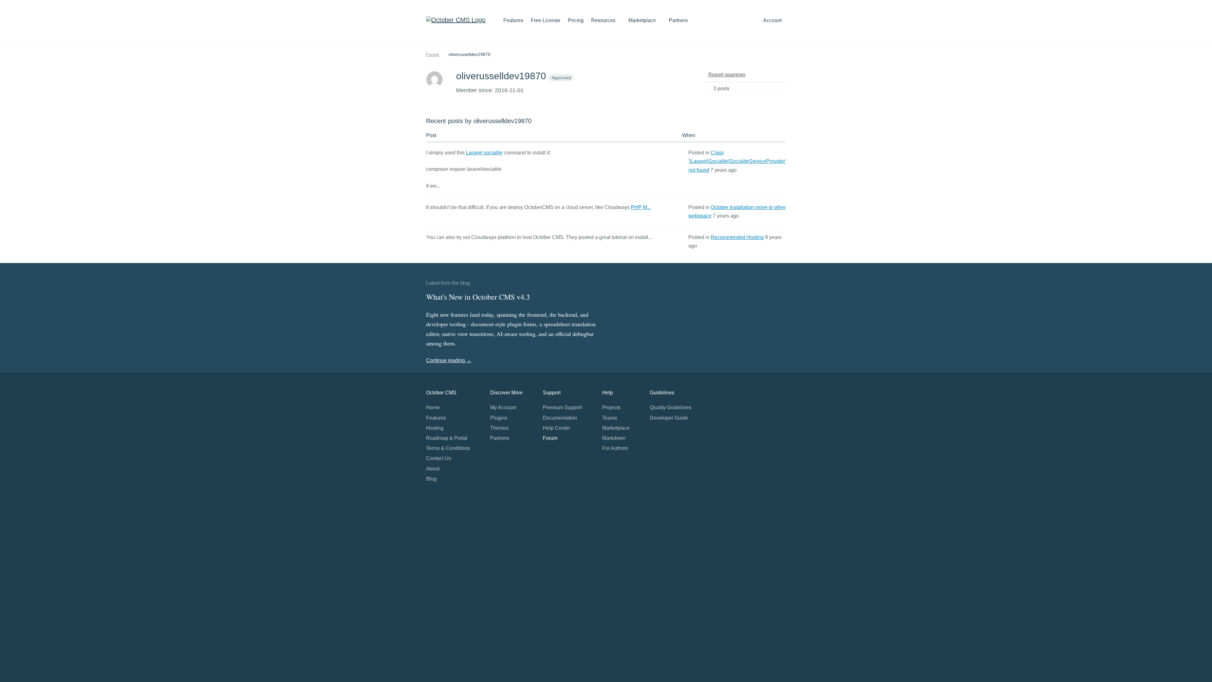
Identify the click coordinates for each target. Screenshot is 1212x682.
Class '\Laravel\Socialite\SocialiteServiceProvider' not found (737, 161)
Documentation (560, 418)
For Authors (615, 448)
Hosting (434, 428)
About (432, 468)
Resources (604, 20)
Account (773, 20)
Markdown (614, 438)
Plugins (498, 418)
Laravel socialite (484, 152)
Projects (611, 407)
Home (433, 407)
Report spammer (727, 74)
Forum (432, 54)
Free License (545, 20)
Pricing (576, 20)
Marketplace (642, 20)
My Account (503, 407)
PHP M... (641, 207)
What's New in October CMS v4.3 (478, 297)
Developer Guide (669, 418)
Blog (431, 479)
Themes (499, 428)
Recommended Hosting (737, 237)
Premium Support (562, 407)
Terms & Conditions (448, 448)
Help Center (556, 428)
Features (513, 20)
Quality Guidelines (670, 407)
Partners (678, 20)
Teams (609, 418)
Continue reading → (448, 360)
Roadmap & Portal (446, 438)
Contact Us (438, 458)
